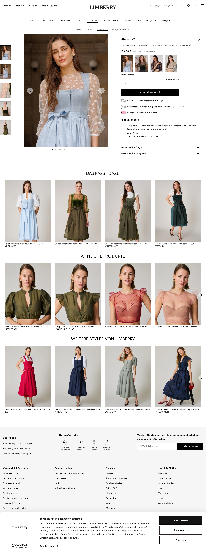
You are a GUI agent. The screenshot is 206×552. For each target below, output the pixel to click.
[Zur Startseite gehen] (103, 5)
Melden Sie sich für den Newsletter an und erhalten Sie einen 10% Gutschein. (168, 437)
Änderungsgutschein (117, 478)
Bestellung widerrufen (15, 508)
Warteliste (111, 503)
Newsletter (111, 493)
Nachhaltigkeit (165, 503)
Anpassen (179, 530)
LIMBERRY (128, 39)
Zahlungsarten (63, 468)
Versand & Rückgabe (15, 468)
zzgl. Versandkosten (149, 52)
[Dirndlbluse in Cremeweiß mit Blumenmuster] (127, 63)
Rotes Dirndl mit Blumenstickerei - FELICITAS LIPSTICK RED (28, 410)
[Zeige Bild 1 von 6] (52, 149)
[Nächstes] (101, 91)
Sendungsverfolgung (14, 478)
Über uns (162, 473)
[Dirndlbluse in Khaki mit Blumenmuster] (141, 63)
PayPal (58, 483)
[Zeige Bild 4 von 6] (60, 149)
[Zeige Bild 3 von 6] (57, 149)
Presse (161, 498)
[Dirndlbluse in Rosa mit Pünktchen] (178, 294)
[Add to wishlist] (198, 39)
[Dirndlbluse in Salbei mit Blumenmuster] (171, 63)
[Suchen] (181, 5)
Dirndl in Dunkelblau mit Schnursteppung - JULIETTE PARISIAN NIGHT (177, 410)
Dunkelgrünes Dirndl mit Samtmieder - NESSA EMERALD (174, 245)
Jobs (160, 488)
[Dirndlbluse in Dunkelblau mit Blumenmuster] (156, 63)
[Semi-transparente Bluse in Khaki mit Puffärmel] (28, 294)
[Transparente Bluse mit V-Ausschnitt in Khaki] (78, 294)
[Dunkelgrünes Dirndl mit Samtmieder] (128, 211)
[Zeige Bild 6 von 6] (64, 149)
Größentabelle (172, 79)
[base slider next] (201, 295)
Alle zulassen (181, 520)
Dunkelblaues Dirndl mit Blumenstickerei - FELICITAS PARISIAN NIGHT (77, 410)
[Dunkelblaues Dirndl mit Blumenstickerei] (78, 376)
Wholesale (163, 493)
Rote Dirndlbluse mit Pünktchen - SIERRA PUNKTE (126, 327)
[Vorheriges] (30, 91)
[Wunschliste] (188, 6)
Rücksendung (10, 493)
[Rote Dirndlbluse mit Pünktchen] (128, 294)
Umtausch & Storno (13, 503)
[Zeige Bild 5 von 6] (62, 149)
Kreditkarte (60, 478)
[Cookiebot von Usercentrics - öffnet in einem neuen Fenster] (19, 546)
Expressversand (11, 483)
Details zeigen (47, 546)
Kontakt (110, 473)
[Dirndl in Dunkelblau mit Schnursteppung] (178, 376)
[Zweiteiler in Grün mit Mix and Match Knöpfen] (128, 376)
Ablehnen (181, 540)
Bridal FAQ (111, 488)
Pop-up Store (164, 478)
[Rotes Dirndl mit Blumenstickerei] (28, 376)
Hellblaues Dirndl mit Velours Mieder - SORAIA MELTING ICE (25, 245)
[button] (150, 84)
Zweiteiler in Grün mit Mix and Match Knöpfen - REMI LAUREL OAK (127, 410)
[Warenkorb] (202, 6)
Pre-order (111, 498)
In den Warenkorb (150, 92)
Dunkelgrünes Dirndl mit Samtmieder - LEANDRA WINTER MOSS (126, 245)
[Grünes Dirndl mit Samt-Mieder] (78, 211)
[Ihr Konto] (195, 6)
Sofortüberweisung (65, 488)
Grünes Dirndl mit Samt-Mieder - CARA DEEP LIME (76, 244)
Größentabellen (114, 483)
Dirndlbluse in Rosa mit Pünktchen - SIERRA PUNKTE (177, 327)
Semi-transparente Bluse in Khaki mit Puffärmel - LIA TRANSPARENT (27, 328)
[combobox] (162, 5)
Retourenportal (11, 473)
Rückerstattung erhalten (16, 498)
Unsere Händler (166, 483)
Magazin (110, 508)
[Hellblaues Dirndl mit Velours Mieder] (28, 211)
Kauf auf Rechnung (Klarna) (69, 473)
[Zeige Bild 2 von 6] (55, 149)
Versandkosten (11, 488)
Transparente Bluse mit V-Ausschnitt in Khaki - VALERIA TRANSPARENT (74, 328)
